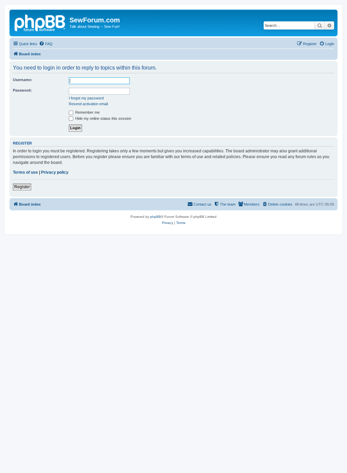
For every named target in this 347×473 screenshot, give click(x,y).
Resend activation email (88, 104)
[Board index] (40, 22)
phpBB (155, 217)
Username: (22, 80)
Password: (22, 90)
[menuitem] (46, 44)
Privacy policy (54, 172)
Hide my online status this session (102, 118)
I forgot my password (86, 98)
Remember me (87, 112)
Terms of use (25, 172)
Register (22, 187)
